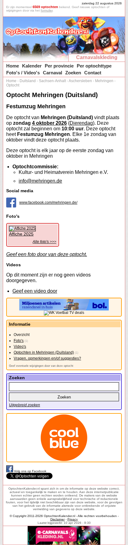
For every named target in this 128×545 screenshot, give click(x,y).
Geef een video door (34, 291)
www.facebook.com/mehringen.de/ (48, 202)
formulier (47, 10)
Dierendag (81, 123)
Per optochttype (94, 65)
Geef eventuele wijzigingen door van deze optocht (41, 365)
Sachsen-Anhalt (52, 81)
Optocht (12, 85)
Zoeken (73, 72)
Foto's (19, 340)
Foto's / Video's (23, 72)
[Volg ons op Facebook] (10, 471)
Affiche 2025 (21, 233)
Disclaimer (57, 519)
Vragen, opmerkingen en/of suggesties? (47, 358)
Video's (20, 346)
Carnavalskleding (96, 57)
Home (12, 65)
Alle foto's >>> (44, 242)
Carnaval (52, 72)
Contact (92, 72)
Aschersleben (80, 81)
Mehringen (104, 81)
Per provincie (59, 65)
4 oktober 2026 (49, 123)
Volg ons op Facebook (30, 471)
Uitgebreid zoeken (24, 405)
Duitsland (28, 81)
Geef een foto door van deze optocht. (46, 254)
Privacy (72, 519)
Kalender (32, 65)
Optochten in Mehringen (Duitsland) (44, 352)
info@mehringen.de (40, 181)
